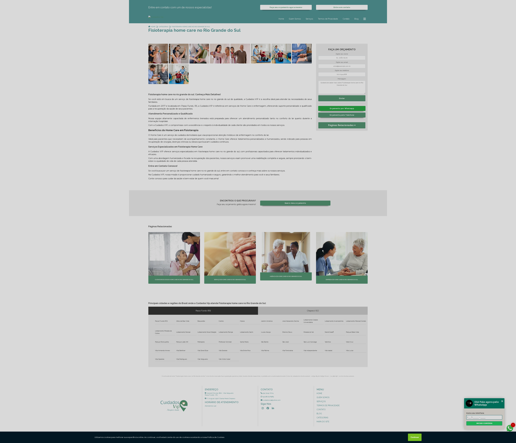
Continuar (415, 437)
